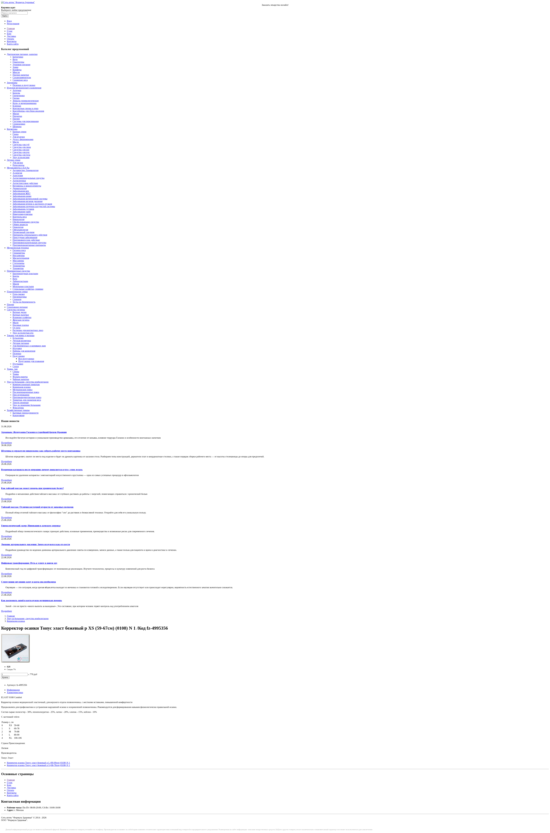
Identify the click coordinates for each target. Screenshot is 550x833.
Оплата (10, 39)
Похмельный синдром (23, 232)
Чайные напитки (21, 379)
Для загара (18, 162)
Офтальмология (20, 229)
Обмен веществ (20, 224)
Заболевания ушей (22, 211)
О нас (9, 31)
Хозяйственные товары (18, 410)
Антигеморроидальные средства (28, 178)
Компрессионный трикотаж (26, 384)
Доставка (11, 36)
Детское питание (21, 343)
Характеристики (15, 692)
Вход (9, 21)
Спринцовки (19, 124)
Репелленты (18, 165)
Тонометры (18, 268)
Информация (13, 690)
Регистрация (13, 23)
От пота (16, 327)
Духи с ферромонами (23, 139)
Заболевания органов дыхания (27, 201)
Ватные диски (19, 312)
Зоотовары (12, 82)
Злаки (15, 67)
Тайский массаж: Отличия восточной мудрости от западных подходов (37, 507)
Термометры (19, 266)
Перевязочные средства (18, 271)
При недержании (21, 395)
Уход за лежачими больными (27, 405)
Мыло (15, 322)
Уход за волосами (21, 157)
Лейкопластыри (20, 281)
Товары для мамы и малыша (20, 335)
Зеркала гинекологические (26, 100)
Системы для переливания (26, 121)
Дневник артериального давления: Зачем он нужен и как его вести (35, 544)
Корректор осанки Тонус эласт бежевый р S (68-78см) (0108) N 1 (38, 765)
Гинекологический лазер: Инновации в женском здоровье (31, 525)
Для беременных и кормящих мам (29, 346)
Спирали (17, 299)
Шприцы (17, 126)
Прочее (16, 119)
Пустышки (18, 364)
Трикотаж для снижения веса (27, 400)
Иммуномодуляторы (23, 214)
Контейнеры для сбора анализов (28, 111)
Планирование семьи (17, 291)
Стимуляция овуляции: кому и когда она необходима (28, 582)
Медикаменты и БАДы (18, 168)
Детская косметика (22, 340)
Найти (4, 16)
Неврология (18, 219)
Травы (16, 374)
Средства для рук (21, 152)
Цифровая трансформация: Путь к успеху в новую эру (29, 563)
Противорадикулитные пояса (27, 397)
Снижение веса (20, 80)
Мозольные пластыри (23, 286)
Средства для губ (21, 144)
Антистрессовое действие (25, 183)
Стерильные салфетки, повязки (28, 289)
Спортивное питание (17, 307)
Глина (15, 134)
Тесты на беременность (24, 302)
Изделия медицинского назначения (24, 88)
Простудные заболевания (25, 237)
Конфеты (17, 70)
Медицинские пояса (22, 389)
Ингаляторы (19, 255)
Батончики (18, 57)
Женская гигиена (21, 320)
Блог (9, 33)
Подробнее (6, 442)
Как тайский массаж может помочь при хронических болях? (32, 488)
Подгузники (19, 356)
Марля (16, 284)
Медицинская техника (18, 248)
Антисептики (19, 180)
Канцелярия (18, 415)
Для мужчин (19, 137)
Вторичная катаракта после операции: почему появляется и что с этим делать (41, 469)
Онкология (18, 227)
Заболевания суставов (23, 209)
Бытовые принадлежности (26, 413)
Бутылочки (18, 338)
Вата (15, 278)
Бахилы (16, 93)
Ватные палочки (21, 315)
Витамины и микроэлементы (27, 186)
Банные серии (19, 131)
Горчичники (19, 95)
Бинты (16, 276)
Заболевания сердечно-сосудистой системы (34, 206)
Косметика (12, 129)
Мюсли (16, 72)
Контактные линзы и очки (25, 108)
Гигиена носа (19, 250)
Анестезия (18, 175)
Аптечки (17, 90)
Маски (16, 113)
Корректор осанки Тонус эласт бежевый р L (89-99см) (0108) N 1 (38, 762)
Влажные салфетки (22, 317)
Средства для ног (21, 149)
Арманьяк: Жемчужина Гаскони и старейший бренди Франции (34, 432)
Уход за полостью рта (23, 333)
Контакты (11, 41)
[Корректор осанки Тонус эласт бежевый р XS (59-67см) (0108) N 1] (15, 662)
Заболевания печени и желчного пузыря (32, 204)
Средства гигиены (16, 309)
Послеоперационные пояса (26, 392)
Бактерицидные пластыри (25, 273)
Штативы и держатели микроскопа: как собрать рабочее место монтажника (40, 451)
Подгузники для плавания (31, 361)
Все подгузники (26, 358)
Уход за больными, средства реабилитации (28, 382)
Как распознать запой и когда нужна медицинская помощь (31, 600)
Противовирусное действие (26, 240)
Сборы (16, 371)
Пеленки (17, 353)
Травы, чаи (12, 369)
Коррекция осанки (22, 387)
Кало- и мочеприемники (25, 103)
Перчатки (17, 116)
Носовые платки (21, 325)
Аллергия (17, 173)
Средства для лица (22, 147)
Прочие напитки (21, 75)
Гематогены (18, 62)
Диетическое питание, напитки (22, 54)
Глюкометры (19, 253)
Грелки (16, 98)
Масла (16, 142)
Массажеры (18, 260)
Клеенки (17, 106)
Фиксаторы (18, 407)
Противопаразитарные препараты (29, 245)
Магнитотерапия (21, 258)
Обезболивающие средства (26, 222)
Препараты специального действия (30, 235)
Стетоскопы (18, 263)
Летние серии (13, 160)
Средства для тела (21, 155)
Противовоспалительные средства (29, 242)
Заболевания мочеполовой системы (30, 199)
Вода (15, 59)
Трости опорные (21, 402)
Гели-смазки (19, 294)
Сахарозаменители (22, 77)
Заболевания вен (21, 191)
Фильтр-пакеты (20, 377)
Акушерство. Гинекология (25, 170)
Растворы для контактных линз (28, 330)
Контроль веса (20, 217)
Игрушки (17, 348)
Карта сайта (12, 44)
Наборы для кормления (24, 351)
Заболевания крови (22, 196)
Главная (11, 28)
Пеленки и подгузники (24, 85)
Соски (16, 366)
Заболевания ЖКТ (22, 193)
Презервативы (20, 297)
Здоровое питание (21, 64)
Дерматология (19, 188)
